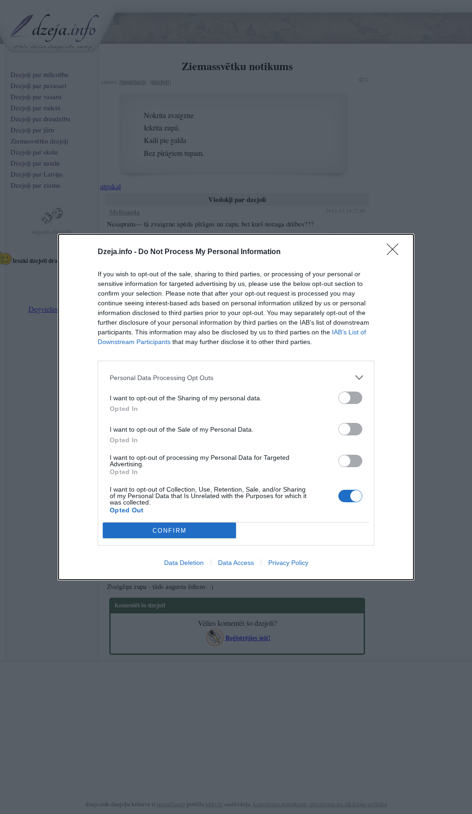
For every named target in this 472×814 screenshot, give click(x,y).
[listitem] (236, 377)
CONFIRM (170, 530)
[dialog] (236, 407)
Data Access (236, 562)
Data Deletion (184, 562)
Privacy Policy (288, 562)
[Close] (395, 252)
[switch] (350, 398)
